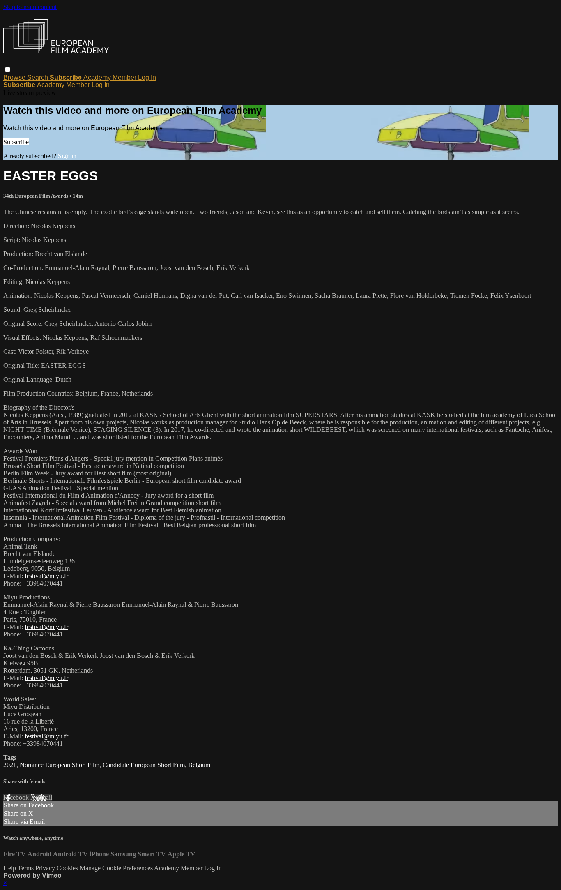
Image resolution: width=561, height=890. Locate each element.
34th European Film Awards (36, 196)
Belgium (199, 764)
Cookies (68, 868)
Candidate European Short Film (144, 764)
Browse (15, 77)
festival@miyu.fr (46, 575)
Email (44, 797)
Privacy (46, 868)
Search (38, 77)
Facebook (16, 797)
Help (10, 868)
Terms (26, 868)
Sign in (67, 155)
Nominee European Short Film (59, 764)
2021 (9, 764)
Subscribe (16, 141)
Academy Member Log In (119, 77)
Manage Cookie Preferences (117, 868)
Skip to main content (30, 6)
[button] (7, 69)
